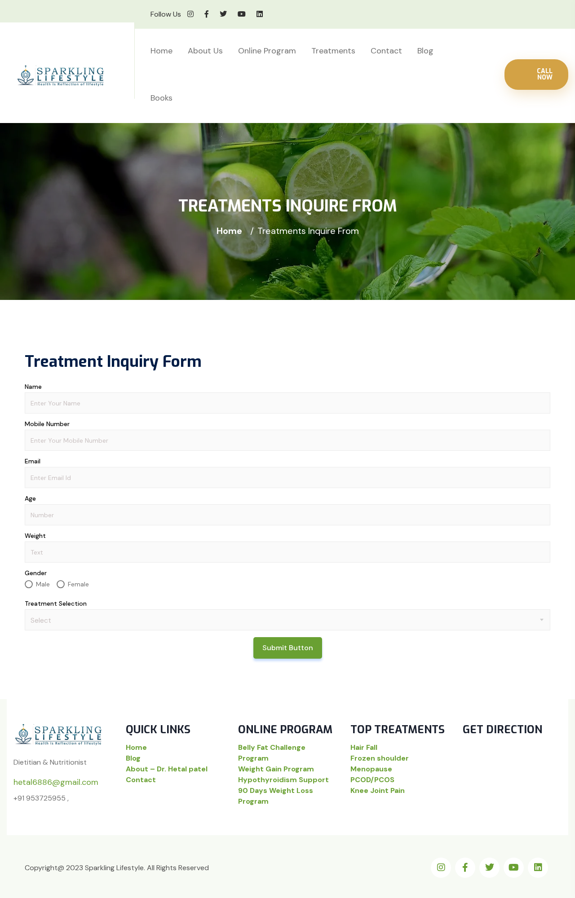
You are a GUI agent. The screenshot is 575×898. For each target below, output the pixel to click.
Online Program (267, 50)
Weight (35, 535)
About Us (205, 50)
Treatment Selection (56, 603)
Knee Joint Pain (377, 790)
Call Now (545, 74)
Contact (386, 50)
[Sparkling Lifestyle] (76, 76)
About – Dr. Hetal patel (167, 769)
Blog (425, 50)
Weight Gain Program (276, 769)
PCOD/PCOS (372, 779)
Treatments (333, 50)
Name (33, 386)
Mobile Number (47, 423)
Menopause (371, 769)
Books (161, 97)
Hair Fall (363, 747)
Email (32, 461)
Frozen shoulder (379, 758)
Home (161, 50)
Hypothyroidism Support (283, 779)
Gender (36, 573)
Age (30, 498)
